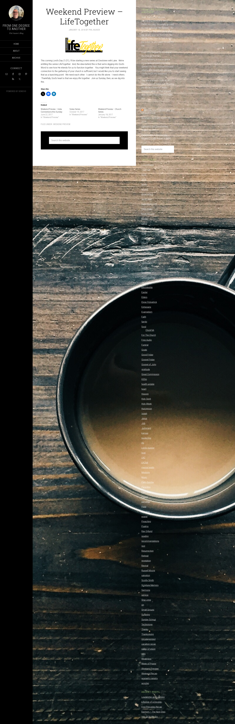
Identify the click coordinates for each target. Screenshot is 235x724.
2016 (143, 174)
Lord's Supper (147, 448)
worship (145, 683)
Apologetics (147, 194)
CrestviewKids (148, 277)
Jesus (144, 418)
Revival (144, 565)
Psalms (145, 526)
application (146, 199)
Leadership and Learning (153, 697)
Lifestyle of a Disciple (151, 702)
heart (143, 389)
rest (143, 546)
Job (143, 423)
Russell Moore (148, 570)
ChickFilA (150, 330)
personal (145, 502)
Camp (144, 223)
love (143, 453)
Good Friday (147, 354)
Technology (147, 624)
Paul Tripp (146, 492)
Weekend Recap (149, 673)
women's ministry (149, 678)
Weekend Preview (61, 124)
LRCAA (144, 462)
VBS (143, 654)
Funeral (144, 345)
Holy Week (146, 403)
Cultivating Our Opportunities (154, 126)
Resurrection (147, 551)
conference (146, 253)
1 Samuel (145, 169)
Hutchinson (146, 408)
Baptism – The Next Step (153, 712)
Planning (145, 511)
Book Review (147, 214)
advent (144, 189)
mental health (147, 467)
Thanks (144, 629)
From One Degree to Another (16, 27)
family (144, 321)
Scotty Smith (147, 580)
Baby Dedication (149, 204)
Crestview (146, 272)
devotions (146, 282)
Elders (144, 297)
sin (142, 605)
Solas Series (74, 109)
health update (147, 384)
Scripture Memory (150, 585)
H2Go (144, 379)
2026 (143, 179)
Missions (145, 472)
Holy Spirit (146, 399)
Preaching (146, 521)
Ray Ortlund (146, 531)
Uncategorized (148, 639)
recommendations (150, 541)
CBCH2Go (146, 228)
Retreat (145, 556)
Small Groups (147, 609)
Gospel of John (148, 364)
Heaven (145, 394)
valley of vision (148, 649)
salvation (145, 575)
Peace (144, 497)
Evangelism (146, 312)
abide (144, 184)
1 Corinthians (147, 164)
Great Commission (150, 374)
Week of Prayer (148, 663)
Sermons (145, 590)
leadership (146, 438)
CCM (143, 233)
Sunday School (148, 619)
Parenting (145, 487)
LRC (143, 457)
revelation (146, 560)
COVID (144, 267)
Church (144, 243)
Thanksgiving (147, 634)
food (143, 326)
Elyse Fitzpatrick (149, 302)
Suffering (145, 614)
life (142, 443)
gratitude (145, 369)
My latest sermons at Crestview (157, 111)
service (144, 595)
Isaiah (144, 413)
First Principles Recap (151, 707)
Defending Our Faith (150, 118)
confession (146, 263)
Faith (143, 317)
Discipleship (147, 287)
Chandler (145, 238)
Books (144, 218)
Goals (144, 350)
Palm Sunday (147, 482)
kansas (144, 433)
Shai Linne (146, 600)
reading (145, 536)
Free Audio (146, 340)
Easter (144, 292)
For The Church (148, 335)
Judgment (146, 428)
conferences (147, 258)
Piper (143, 506)
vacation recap (148, 644)
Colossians (146, 248)
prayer (144, 516)
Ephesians (146, 307)
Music (144, 477)
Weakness (146, 659)
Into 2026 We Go (149, 716)
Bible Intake (147, 209)
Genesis (22, 91)
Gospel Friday (148, 359)
